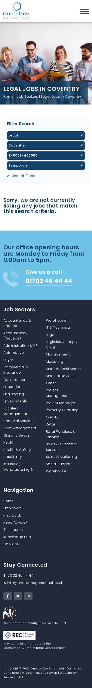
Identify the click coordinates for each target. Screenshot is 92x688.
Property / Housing (62, 410)
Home (8, 96)
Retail (51, 424)
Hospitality (12, 456)
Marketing (54, 361)
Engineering (13, 394)
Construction (15, 379)
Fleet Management (20, 428)
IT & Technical (58, 327)
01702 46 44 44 (18, 575)
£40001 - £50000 (23, 155)
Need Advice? (15, 522)
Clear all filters (22, 175)
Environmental (15, 401)
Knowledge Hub (17, 536)
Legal (13, 135)
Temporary (18, 165)
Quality (52, 417)
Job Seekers (27, 96)
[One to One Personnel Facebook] (7, 596)
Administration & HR (20, 345)
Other (51, 383)
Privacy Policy (32, 673)
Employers (12, 508)
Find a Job (12, 515)
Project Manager (60, 403)
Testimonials (14, 529)
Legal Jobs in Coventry (61, 96)
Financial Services (18, 420)
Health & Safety (17, 449)
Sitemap (51, 673)
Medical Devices (60, 375)
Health (9, 442)
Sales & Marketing (61, 456)
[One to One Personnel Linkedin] (28, 596)
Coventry (17, 145)
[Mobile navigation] (84, 12)
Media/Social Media (63, 368)
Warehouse (56, 471)
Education (12, 386)
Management (58, 354)
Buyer (8, 359)
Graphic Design (17, 435)
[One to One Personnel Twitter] (18, 596)
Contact (10, 543)
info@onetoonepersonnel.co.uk (33, 582)
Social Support (59, 464)
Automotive (13, 352)
